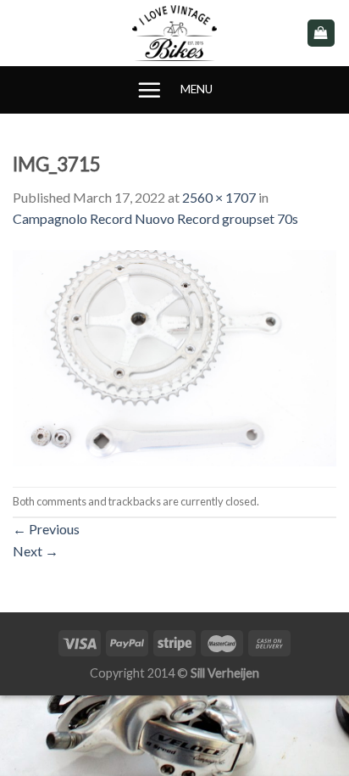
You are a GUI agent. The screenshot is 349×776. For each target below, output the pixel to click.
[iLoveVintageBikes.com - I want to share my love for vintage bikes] (175, 33)
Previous (46, 529)
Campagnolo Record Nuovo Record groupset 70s (155, 218)
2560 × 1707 (219, 197)
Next (35, 551)
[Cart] (321, 33)
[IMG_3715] (174, 356)
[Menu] (149, 90)
